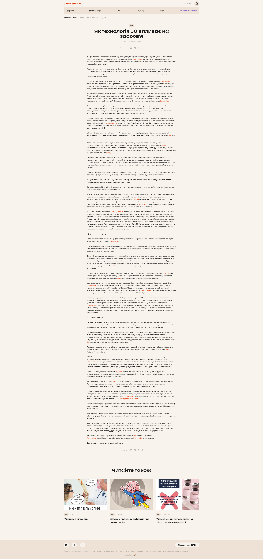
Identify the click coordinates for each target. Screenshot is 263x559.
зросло (119, 399)
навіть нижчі (146, 290)
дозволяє (135, 199)
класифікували (92, 362)
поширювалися (111, 123)
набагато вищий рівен (120, 266)
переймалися (137, 59)
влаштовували (166, 81)
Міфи (162, 11)
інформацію (137, 438)
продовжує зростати (131, 399)
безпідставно (92, 305)
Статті (74, 18)
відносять (119, 371)
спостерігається (128, 396)
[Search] (196, 3)
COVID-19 (119, 11)
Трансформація (94, 11)
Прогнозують (143, 204)
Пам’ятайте (91, 438)
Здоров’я (70, 11)
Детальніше (164, 101)
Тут (170, 135)
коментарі (164, 145)
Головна (67, 18)
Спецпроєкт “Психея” (188, 11)
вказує (167, 273)
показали (145, 325)
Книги (179, 3)
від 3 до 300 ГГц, (118, 212)
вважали (90, 74)
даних (113, 381)
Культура (141, 11)
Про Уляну (187, 3)
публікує (168, 349)
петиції (108, 152)
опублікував (91, 285)
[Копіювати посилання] (142, 48)
